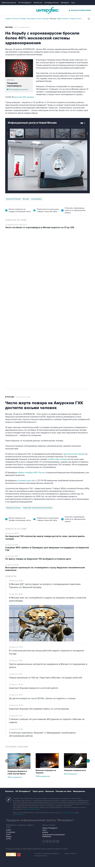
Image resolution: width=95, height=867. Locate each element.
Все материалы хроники (18, 89)
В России (16, 19)
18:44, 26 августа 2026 (23, 242)
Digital (59, 19)
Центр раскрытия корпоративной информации (53, 835)
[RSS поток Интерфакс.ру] (54, 841)
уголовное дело (24, 480)
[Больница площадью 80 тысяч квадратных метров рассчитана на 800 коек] (78, 133)
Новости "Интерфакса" (49, 828)
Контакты (9, 791)
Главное (8, 19)
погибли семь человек (57, 459)
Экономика (31, 19)
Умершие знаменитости (75, 770)
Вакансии (49, 791)
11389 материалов (43, 776)
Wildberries (29, 283)
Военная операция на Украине (46, 771)
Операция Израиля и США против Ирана (17, 772)
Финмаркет (65, 3)
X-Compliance (10, 832)
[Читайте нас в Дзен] (43, 841)
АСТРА (8, 839)
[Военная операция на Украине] (47, 767)
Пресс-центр (38, 791)
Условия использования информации (47, 853)
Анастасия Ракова (13, 199)
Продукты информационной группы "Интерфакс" (40, 820)
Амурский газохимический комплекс (37, 508)
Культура (45, 19)
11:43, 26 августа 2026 (22, 397)
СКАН (44, 830)
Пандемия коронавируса (14, 84)
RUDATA (45, 832)
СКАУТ (8, 834)
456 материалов (70, 774)
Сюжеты (73, 19)
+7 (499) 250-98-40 (69, 813)
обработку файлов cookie (31, 809)
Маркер (8, 837)
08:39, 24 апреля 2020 (22, 27)
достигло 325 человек (24, 97)
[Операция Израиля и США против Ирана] (19, 768)
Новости (65, 19)
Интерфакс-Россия (51, 3)
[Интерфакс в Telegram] (47, 841)
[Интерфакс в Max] (57, 841)
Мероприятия (79, 791)
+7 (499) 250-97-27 (18, 814)
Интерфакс (47, 10)
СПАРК (8, 830)
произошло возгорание (74, 454)
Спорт (39, 19)
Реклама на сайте (63, 791)
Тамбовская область (14, 283)
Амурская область (13, 508)
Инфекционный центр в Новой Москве (32, 122)
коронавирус (36, 199)
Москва (53, 19)
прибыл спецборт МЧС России (31, 472)
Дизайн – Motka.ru (70, 853)
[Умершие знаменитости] (75, 767)
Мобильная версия (9, 3)
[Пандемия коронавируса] (19, 68)
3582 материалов (15, 777)
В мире (23, 19)
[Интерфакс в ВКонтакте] (50, 841)
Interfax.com (38, 3)
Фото (79, 19)
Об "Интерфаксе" (24, 3)
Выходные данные (41, 856)
